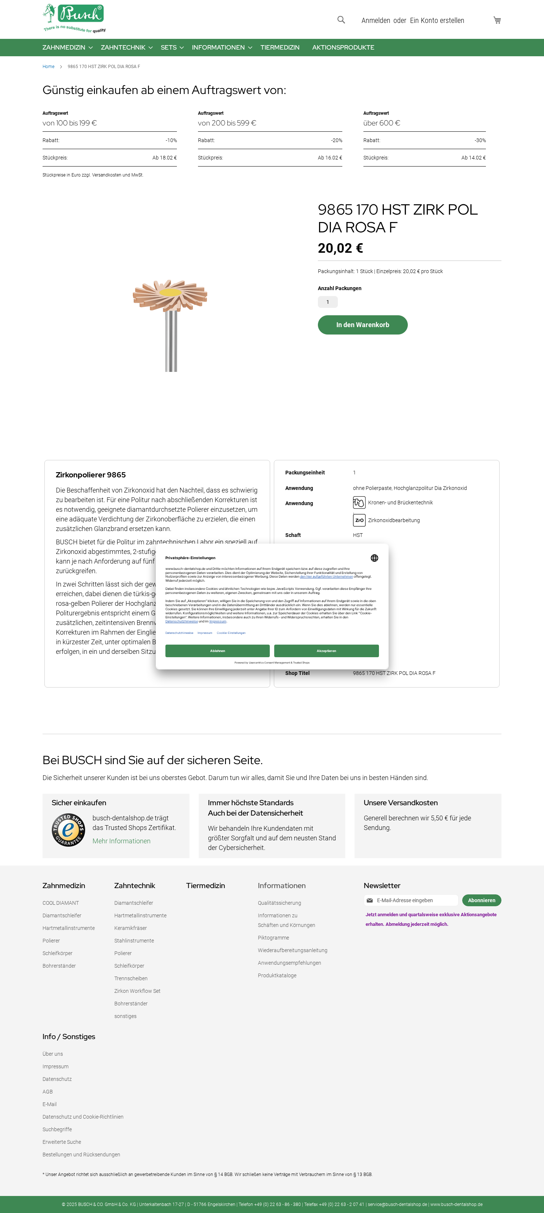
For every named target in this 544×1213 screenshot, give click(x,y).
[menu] (272, 47)
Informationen (282, 885)
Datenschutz (57, 1079)
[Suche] (342, 20)
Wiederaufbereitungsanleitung (293, 950)
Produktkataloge (277, 975)
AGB (48, 1092)
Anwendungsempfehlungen (289, 963)
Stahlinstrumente (134, 941)
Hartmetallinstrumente (69, 928)
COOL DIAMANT (61, 903)
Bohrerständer (59, 966)
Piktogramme (273, 938)
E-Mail (50, 1104)
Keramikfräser (130, 928)
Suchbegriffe (57, 1129)
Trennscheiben (131, 978)
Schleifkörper (58, 953)
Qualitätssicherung (279, 903)
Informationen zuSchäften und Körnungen (286, 920)
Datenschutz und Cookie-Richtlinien (83, 1117)
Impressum (55, 1066)
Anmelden (376, 20)
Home (48, 66)
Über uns (53, 1054)
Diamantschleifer (62, 915)
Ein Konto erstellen (437, 20)
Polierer (51, 941)
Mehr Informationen (122, 841)
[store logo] (74, 18)
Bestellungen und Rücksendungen (81, 1154)
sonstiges (125, 1016)
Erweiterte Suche (62, 1142)
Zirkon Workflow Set (137, 991)
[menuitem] (65, 47)
